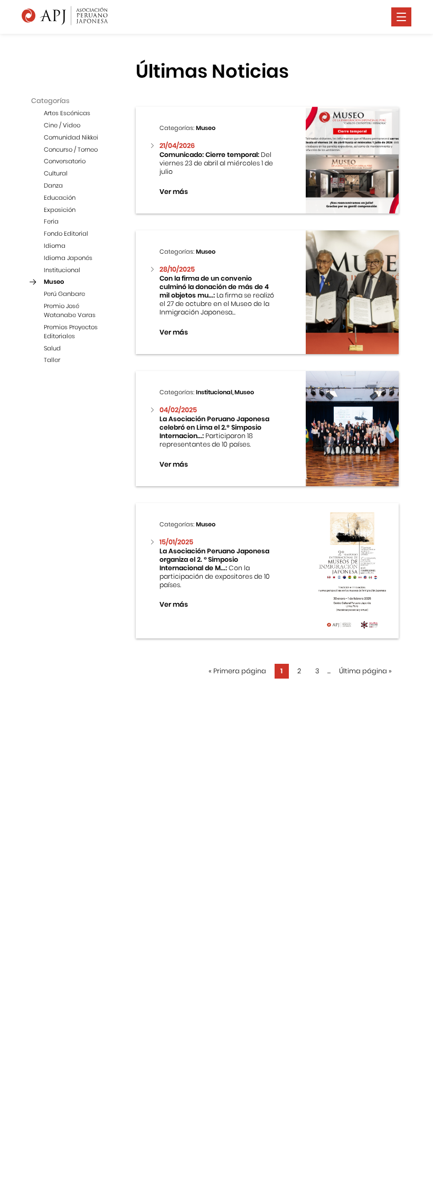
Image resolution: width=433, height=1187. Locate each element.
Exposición (60, 210)
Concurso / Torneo (71, 149)
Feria (51, 221)
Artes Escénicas (67, 113)
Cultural (56, 173)
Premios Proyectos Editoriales (71, 331)
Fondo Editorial (66, 233)
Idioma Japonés (68, 258)
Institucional (62, 270)
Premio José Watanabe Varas (70, 310)
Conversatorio (65, 161)
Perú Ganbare (64, 294)
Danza (53, 185)
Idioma (54, 246)
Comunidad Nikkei (71, 137)
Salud (52, 348)
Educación (60, 197)
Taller (52, 360)
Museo (54, 281)
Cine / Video (62, 125)
